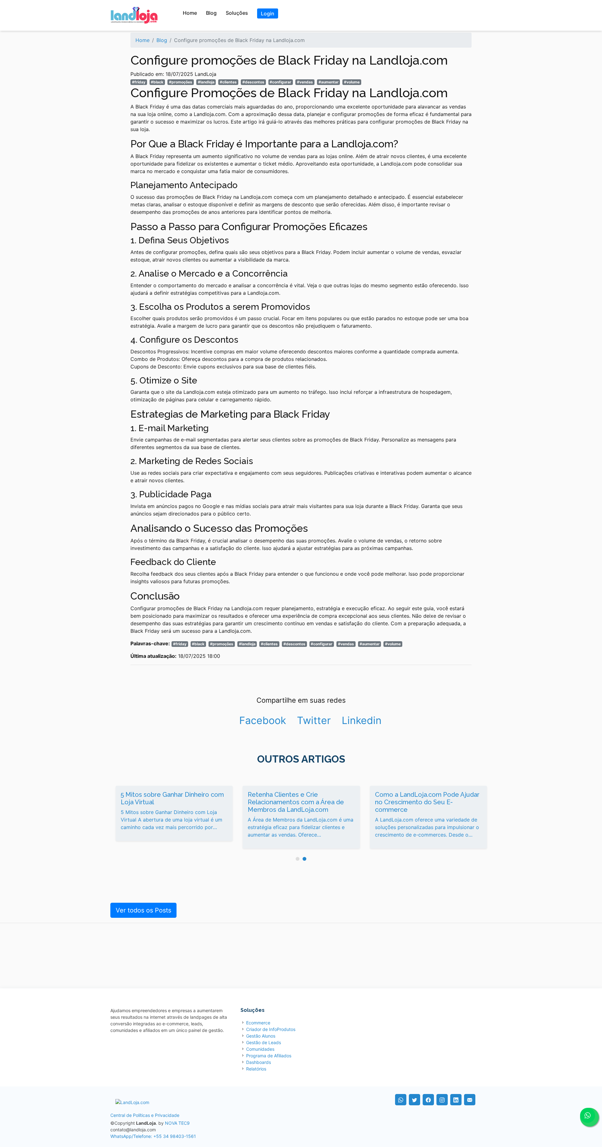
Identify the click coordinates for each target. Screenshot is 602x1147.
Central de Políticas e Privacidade (144, 1115)
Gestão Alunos (260, 1036)
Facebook (262, 720)
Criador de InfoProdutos (270, 1029)
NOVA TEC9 (177, 1123)
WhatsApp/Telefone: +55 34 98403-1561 (153, 1136)
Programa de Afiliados (268, 1055)
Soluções (237, 13)
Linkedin (362, 720)
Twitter (314, 720)
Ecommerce (258, 1022)
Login (267, 13)
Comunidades (260, 1049)
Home (190, 13)
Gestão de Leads (263, 1042)
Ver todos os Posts (143, 910)
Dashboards (258, 1062)
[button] (297, 859)
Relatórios (256, 1068)
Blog (211, 13)
